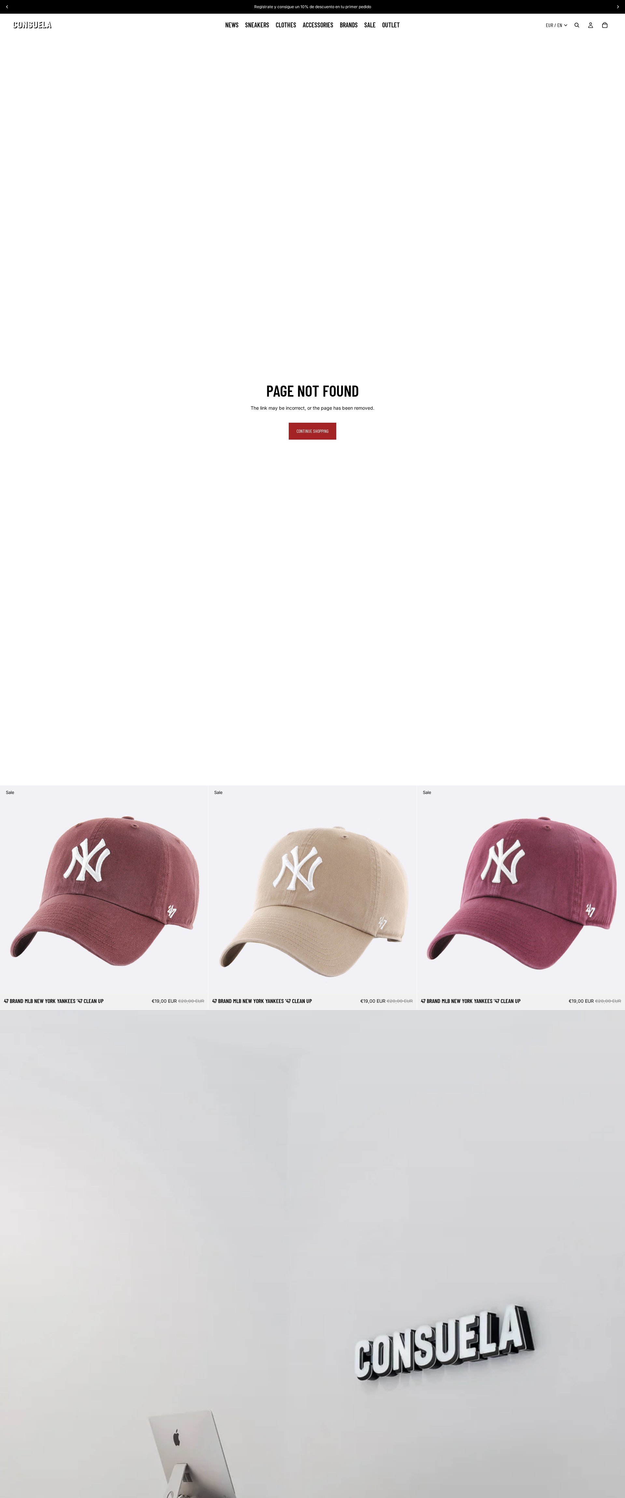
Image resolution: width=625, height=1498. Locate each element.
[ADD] (198, 984)
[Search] (577, 25)
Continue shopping (312, 431)
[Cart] (605, 25)
